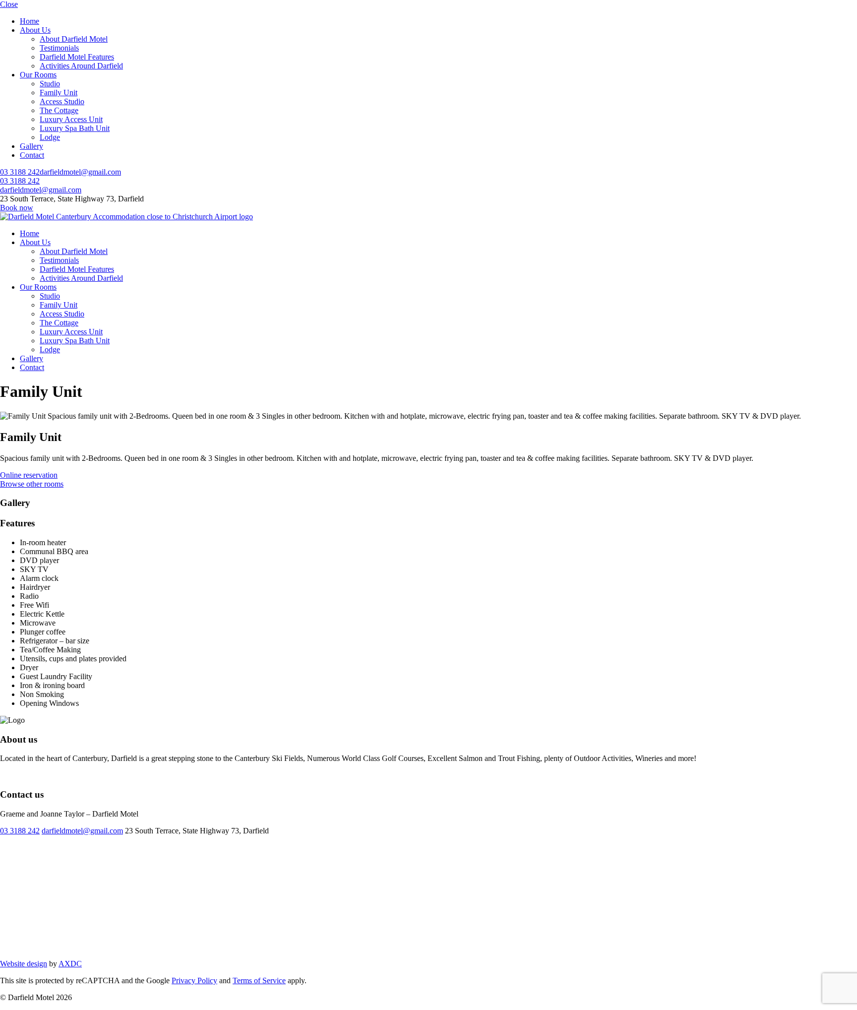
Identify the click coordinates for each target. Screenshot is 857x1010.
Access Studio (62, 101)
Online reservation (29, 475)
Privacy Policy (194, 980)
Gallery (31, 146)
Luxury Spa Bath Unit (75, 128)
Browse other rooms (31, 484)
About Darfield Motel (74, 39)
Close (9, 4)
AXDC (70, 963)
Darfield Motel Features (77, 57)
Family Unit (58, 92)
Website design (23, 963)
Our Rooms (38, 74)
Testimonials (59, 48)
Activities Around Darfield (81, 66)
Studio (50, 83)
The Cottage (59, 110)
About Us (35, 30)
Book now (16, 207)
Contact (32, 155)
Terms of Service (259, 980)
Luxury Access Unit (71, 119)
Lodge (50, 137)
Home (29, 21)
